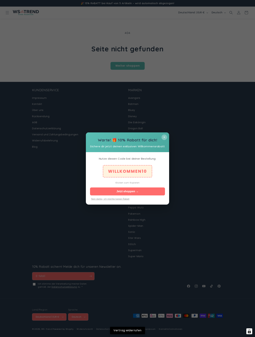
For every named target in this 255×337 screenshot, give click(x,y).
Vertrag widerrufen (127, 330)
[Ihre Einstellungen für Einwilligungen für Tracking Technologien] (249, 331)
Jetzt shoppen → (127, 191)
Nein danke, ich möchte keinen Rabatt (110, 199)
